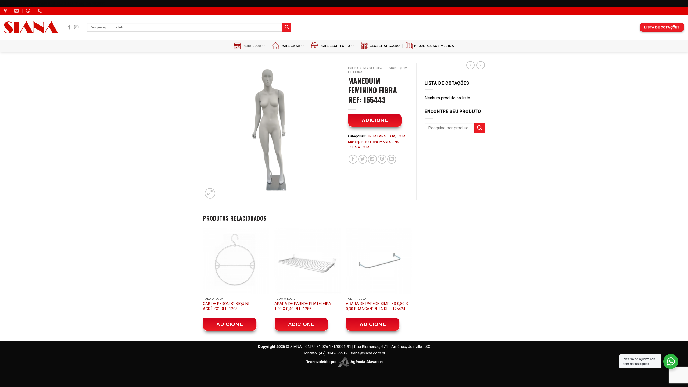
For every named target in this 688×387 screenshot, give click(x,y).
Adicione (375, 120)
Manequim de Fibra (363, 142)
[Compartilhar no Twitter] (362, 159)
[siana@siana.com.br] (17, 11)
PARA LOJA (251, 46)
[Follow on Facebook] (69, 27)
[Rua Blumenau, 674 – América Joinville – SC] (6, 11)
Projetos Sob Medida (434, 46)
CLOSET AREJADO (385, 46)
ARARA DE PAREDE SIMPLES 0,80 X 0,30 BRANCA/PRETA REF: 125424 (377, 306)
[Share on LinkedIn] (391, 159)
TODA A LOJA (359, 147)
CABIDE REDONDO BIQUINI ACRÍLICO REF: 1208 (226, 306)
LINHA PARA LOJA (381, 136)
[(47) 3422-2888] (40, 11)
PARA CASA (290, 46)
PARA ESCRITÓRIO (335, 46)
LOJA (401, 136)
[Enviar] (286, 27)
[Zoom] (210, 193)
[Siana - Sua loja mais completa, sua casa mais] (31, 27)
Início (353, 68)
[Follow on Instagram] (76, 27)
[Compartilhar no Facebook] (353, 159)
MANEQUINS (373, 68)
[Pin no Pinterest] (382, 159)
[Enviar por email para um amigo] (372, 159)
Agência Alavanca (366, 361)
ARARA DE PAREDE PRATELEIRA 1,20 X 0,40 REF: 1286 (302, 306)
